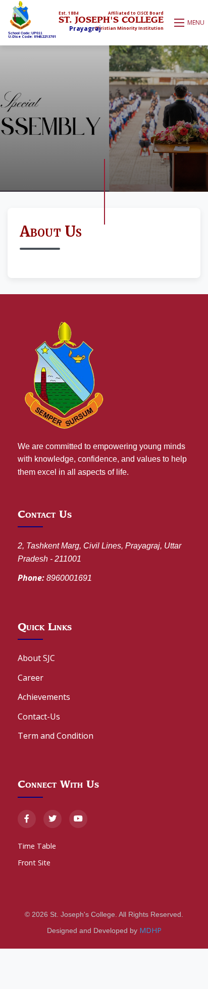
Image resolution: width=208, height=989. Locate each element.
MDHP (150, 930)
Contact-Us (39, 716)
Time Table (37, 846)
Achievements (44, 696)
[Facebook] (27, 819)
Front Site (34, 862)
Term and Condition (55, 735)
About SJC (36, 658)
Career (30, 677)
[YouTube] (78, 819)
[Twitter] (52, 819)
